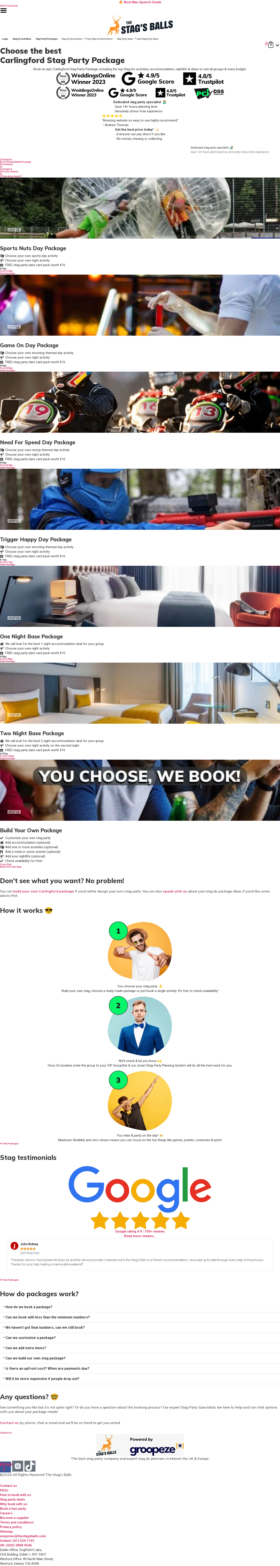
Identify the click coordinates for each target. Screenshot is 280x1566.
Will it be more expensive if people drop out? (42, 1379)
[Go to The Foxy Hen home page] (140, 25)
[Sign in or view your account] (134, 43)
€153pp (4, 753)
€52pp (3, 463)
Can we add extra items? (25, 1348)
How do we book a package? (28, 1307)
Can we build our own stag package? (35, 1358)
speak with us (175, 891)
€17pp (3, 560)
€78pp (3, 656)
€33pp (3, 365)
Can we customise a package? (30, 1338)
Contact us (9, 1423)
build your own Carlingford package (43, 891)
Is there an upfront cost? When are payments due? (47, 1368)
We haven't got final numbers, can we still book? (45, 1327)
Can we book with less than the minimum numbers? (47, 1317)
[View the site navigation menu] (3, 13)
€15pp (3, 268)
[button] (140, 1307)
